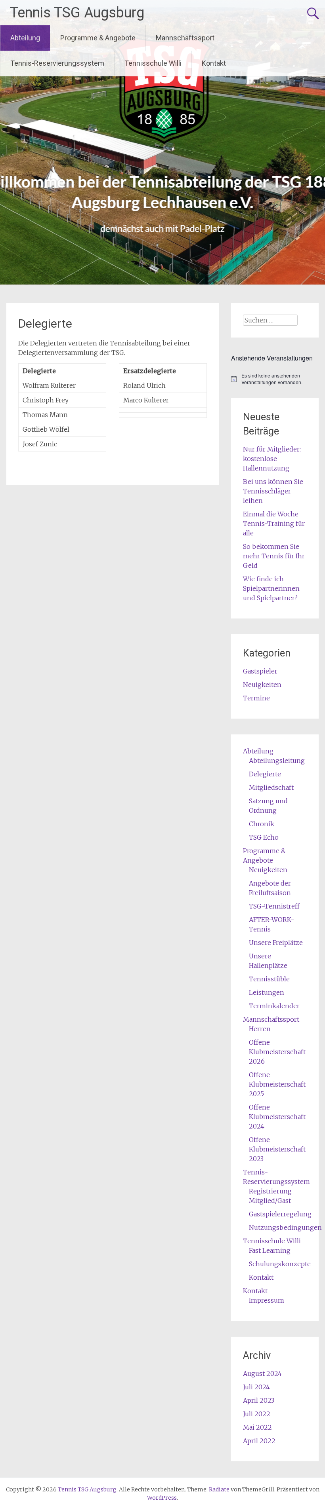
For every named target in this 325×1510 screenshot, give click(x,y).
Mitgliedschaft (271, 787)
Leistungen (266, 992)
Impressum (266, 1300)
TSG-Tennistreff (274, 906)
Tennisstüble (269, 979)
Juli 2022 (256, 1414)
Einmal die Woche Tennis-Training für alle (274, 523)
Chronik (261, 824)
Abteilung (25, 38)
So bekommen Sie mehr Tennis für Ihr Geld (274, 556)
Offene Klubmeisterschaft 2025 (277, 1084)
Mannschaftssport (185, 38)
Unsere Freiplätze (276, 943)
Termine (256, 698)
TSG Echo (264, 837)
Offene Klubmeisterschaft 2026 (277, 1051)
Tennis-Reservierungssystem (57, 63)
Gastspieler (260, 671)
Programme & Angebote (98, 38)
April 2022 (259, 1441)
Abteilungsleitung (277, 760)
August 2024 (262, 1373)
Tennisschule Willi (153, 63)
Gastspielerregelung (280, 1214)
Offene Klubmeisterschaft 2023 (277, 1149)
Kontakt (214, 63)
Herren (260, 1029)
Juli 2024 (256, 1387)
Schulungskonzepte (280, 1264)
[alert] (274, 378)
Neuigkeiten (262, 685)
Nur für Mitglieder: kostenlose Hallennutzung (272, 458)
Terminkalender (274, 1006)
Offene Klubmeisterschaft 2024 (277, 1116)
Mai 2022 (257, 1427)
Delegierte (265, 774)
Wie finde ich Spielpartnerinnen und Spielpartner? (271, 588)
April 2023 (258, 1400)
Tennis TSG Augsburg (77, 12)
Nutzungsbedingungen (285, 1227)
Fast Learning (270, 1250)
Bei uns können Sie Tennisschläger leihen (273, 491)
